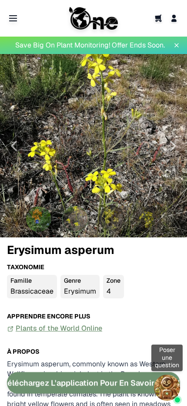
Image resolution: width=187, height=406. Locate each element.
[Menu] (13, 18)
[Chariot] (158, 18)
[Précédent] (14, 146)
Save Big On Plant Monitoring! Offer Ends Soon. (90, 45)
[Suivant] (173, 146)
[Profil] (174, 18)
